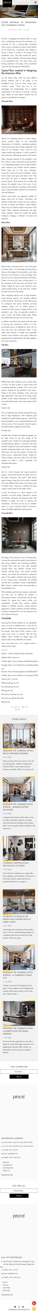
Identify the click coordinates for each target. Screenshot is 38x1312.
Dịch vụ (5, 1285)
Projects (6, 1162)
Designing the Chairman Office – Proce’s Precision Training (18, 752)
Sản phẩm (6, 1288)
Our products (8, 1168)
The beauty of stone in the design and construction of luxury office (17, 919)
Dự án (5, 1282)
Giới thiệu (6, 1291)
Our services (7, 1165)
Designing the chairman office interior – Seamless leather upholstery (18, 807)
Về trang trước (15, 707)
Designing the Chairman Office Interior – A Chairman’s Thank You (18, 975)
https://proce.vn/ (14, 657)
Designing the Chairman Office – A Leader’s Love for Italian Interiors (18, 1031)
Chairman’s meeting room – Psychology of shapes (16, 864)
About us (6, 1171)
